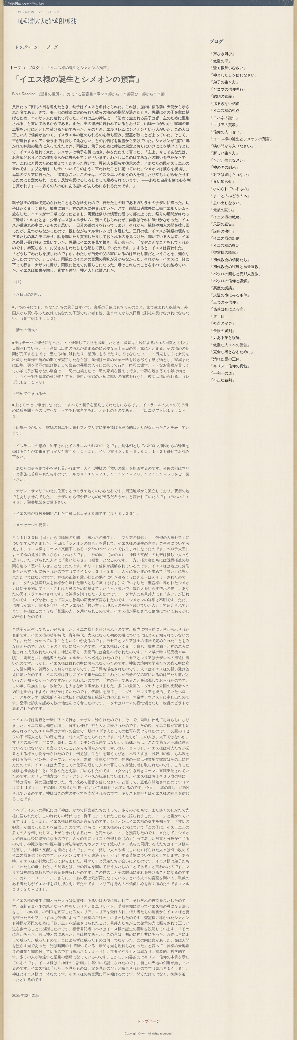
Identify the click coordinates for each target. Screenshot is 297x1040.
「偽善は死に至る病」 (228, 309)
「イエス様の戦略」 (226, 217)
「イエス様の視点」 (226, 110)
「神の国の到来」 (224, 167)
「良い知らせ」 (222, 181)
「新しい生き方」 (224, 153)
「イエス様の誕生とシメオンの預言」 (241, 139)
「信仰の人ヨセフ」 (226, 132)
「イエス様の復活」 (226, 245)
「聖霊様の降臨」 (224, 252)
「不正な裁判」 (222, 380)
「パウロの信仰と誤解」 (230, 281)
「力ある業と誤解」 (226, 337)
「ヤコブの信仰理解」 (228, 89)
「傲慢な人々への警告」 (230, 345)
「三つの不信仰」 (224, 302)
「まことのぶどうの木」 (230, 196)
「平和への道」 (222, 373)
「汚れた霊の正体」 (226, 359)
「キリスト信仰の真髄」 (230, 366)
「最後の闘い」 (222, 210)
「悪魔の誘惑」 (222, 288)
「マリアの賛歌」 (224, 125)
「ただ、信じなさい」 (228, 160)
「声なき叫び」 (222, 54)
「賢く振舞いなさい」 (228, 68)
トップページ (26, 47)
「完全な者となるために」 (232, 352)
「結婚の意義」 (222, 96)
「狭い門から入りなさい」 (232, 146)
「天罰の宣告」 (222, 224)
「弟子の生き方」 (224, 82)
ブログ (52, 47)
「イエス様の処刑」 (226, 238)
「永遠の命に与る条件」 (230, 295)
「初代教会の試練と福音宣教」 (235, 266)
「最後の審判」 (222, 331)
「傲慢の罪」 (220, 61)
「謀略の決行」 (222, 231)
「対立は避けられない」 (230, 174)
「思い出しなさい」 (226, 203)
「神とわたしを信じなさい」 (233, 75)
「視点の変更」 (222, 323)
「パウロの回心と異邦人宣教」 (235, 274)
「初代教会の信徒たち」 (230, 260)
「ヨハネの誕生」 (224, 118)
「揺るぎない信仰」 (226, 103)
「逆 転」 (218, 316)
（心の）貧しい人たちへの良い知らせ (61, 19)
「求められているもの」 (230, 189)
